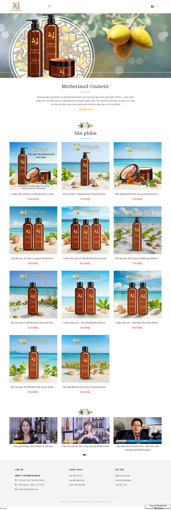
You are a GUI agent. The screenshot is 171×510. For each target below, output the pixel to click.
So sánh (3, 508)
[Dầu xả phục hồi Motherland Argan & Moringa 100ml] (33, 359)
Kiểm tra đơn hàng (122, 476)
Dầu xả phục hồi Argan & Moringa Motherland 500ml (142, 258)
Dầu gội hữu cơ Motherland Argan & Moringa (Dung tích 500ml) (96, 194)
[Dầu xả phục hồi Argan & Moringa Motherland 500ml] (138, 230)
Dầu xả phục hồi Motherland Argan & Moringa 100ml (38, 386)
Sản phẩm (85, 133)
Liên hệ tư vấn (121, 485)
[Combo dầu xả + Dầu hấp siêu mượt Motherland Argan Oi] (138, 295)
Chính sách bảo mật (77, 485)
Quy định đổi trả (75, 476)
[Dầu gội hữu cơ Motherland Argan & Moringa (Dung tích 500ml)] (85, 166)
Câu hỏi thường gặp (123, 480)
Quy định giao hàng (76, 480)
